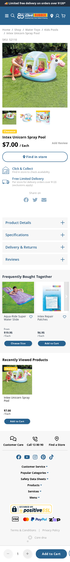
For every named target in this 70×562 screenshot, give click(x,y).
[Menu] (6, 16)
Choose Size (18, 343)
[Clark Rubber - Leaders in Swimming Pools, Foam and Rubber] (32, 15)
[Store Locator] (52, 16)
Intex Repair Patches (45, 317)
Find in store (36, 157)
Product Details (18, 222)
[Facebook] (26, 199)
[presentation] (3, 296)
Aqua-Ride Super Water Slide (15, 317)
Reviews (12, 259)
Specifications (17, 234)
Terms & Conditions (23, 530)
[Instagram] (35, 457)
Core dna (39, 537)
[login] (57, 16)
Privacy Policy (51, 530)
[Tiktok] (51, 457)
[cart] (63, 16)
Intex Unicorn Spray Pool (17, 399)
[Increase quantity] (27, 554)
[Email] (43, 199)
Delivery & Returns (21, 247)
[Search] (12, 15)
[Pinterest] (43, 457)
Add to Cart (51, 554)
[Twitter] (35, 199)
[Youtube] (26, 457)
